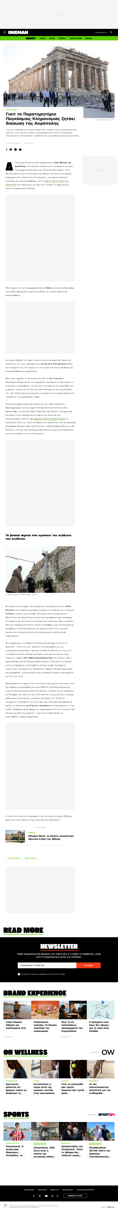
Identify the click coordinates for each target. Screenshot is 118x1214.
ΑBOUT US (54, 1190)
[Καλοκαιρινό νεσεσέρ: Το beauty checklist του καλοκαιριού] (45, 1010)
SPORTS (16, 1115)
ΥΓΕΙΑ (37, 1081)
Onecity (31, 38)
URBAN (31, 832)
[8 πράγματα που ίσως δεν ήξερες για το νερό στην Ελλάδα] (101, 1010)
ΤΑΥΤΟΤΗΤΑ (42, 1190)
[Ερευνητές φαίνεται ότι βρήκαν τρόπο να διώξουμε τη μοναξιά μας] (17, 1069)
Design (89, 38)
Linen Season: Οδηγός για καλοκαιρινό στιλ (16, 1025)
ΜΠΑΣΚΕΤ (66, 1143)
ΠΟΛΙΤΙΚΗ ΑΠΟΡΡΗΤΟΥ (85, 1190)
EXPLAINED (11, 110)
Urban (42, 38)
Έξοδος (62, 38)
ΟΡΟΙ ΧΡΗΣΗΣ (67, 1190)
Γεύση (52, 38)
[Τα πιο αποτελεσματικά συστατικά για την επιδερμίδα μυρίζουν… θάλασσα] (101, 1069)
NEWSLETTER (75, 1196)
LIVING (64, 1081)
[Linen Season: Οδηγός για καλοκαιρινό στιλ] (17, 1010)
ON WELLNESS (25, 1053)
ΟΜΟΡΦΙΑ (94, 1081)
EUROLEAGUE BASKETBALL (40, 1143)
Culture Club (76, 38)
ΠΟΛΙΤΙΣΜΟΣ (14, 858)
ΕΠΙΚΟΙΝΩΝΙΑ (29, 1190)
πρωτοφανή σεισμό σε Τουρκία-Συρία (47, 418)
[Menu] (4, 32)
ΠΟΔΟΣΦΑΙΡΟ (12, 1143)
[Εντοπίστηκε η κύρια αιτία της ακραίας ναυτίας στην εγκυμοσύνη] (45, 1069)
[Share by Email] (20, 150)
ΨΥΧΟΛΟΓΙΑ (12, 1081)
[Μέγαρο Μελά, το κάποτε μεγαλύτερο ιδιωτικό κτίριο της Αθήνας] (15, 836)
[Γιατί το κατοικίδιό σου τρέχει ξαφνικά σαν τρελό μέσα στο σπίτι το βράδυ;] (73, 1069)
